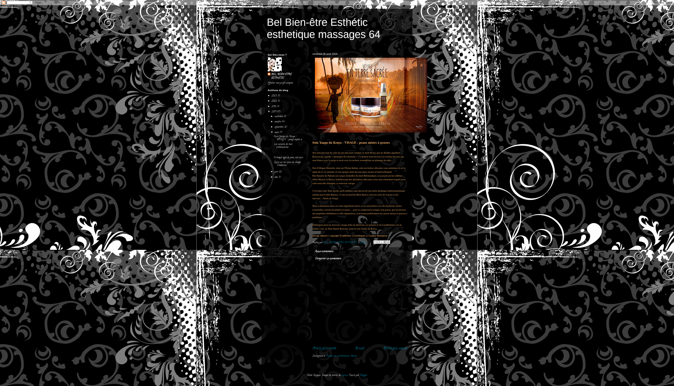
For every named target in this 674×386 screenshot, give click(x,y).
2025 (275, 96)
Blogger (363, 375)
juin (277, 172)
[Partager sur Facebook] (385, 242)
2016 (274, 106)
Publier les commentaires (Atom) (341, 356)
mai (277, 177)
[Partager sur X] (382, 242)
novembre (279, 116)
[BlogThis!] (378, 242)
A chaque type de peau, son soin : (289, 157)
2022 (275, 101)
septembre (279, 127)
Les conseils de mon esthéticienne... (283, 145)
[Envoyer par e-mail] (375, 242)
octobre (278, 122)
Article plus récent (324, 348)
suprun (344, 375)
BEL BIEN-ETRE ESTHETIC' (281, 76)
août (277, 132)
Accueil (359, 348)
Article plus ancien (395, 348)
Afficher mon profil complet (280, 83)
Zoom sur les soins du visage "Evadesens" (287, 164)
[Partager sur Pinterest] (388, 242)
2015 (274, 112)
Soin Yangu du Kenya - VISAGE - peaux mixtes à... (288, 138)
